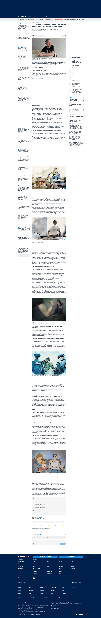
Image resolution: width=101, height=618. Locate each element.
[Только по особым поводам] (33, 510)
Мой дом (48, 568)
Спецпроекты (73, 569)
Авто (34, 561)
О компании (20, 564)
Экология (72, 566)
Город (34, 566)
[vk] (34, 578)
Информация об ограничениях (55, 605)
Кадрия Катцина (38, 517)
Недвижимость (49, 571)
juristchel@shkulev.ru (42, 611)
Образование (49, 573)
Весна (34, 564)
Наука (48, 569)
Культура (48, 564)
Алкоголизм (35, 521)
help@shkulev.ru (24, 612)
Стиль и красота (74, 563)
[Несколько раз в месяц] (33, 507)
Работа (62, 521)
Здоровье (35, 573)
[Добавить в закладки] (62, 36)
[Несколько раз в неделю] (33, 504)
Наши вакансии (21, 566)
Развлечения (61, 569)
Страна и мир (73, 564)
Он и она (60, 561)
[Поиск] (77, 16)
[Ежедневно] (33, 501)
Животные (35, 571)
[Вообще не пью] (33, 512)
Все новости (23, 23)
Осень (60, 563)
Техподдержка (20, 568)
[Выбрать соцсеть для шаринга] (65, 36)
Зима (48, 561)
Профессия (57, 521)
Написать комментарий (39, 35)
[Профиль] (82, 16)
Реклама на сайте (21, 561)
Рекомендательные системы (55, 608)
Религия (60, 571)
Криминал (49, 563)
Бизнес (34, 563)
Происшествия (61, 566)
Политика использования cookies (56, 607)
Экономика (73, 568)
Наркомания (41, 521)
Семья (60, 573)
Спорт (72, 561)
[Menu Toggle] (18, 16)
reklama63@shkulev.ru (69, 602)
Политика (60, 564)
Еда (33, 569)
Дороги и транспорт (36, 568)
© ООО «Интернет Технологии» (35, 614)
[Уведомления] (80, 16)
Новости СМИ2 (35, 550)
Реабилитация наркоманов (49, 521)
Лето (48, 566)
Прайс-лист (20, 563)
